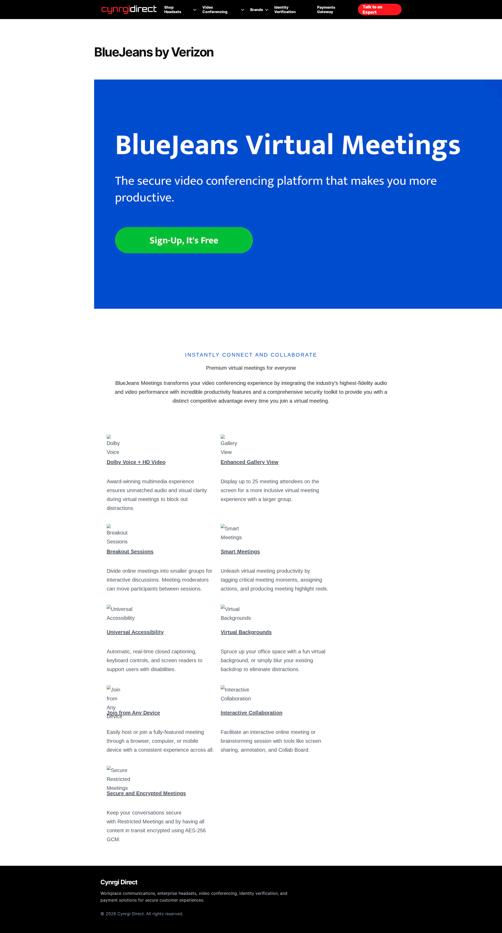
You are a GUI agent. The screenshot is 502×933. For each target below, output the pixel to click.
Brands (256, 9)
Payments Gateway (326, 9)
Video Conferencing (214, 9)
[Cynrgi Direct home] (129, 9)
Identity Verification (285, 9)
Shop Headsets (172, 9)
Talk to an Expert (372, 9)
